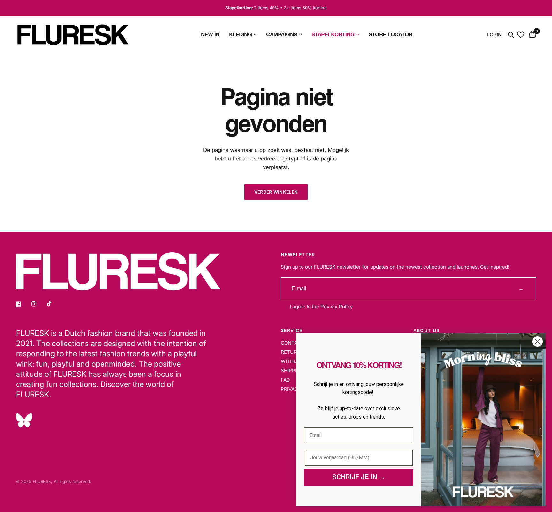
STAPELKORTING (333, 34)
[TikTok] (54, 304)
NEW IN (210, 34)
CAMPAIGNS (281, 34)
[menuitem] (210, 35)
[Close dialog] (537, 341)
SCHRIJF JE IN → (358, 477)
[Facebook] (23, 304)
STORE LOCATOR (390, 34)
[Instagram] (38, 304)
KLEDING (240, 34)
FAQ (285, 380)
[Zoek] (511, 35)
